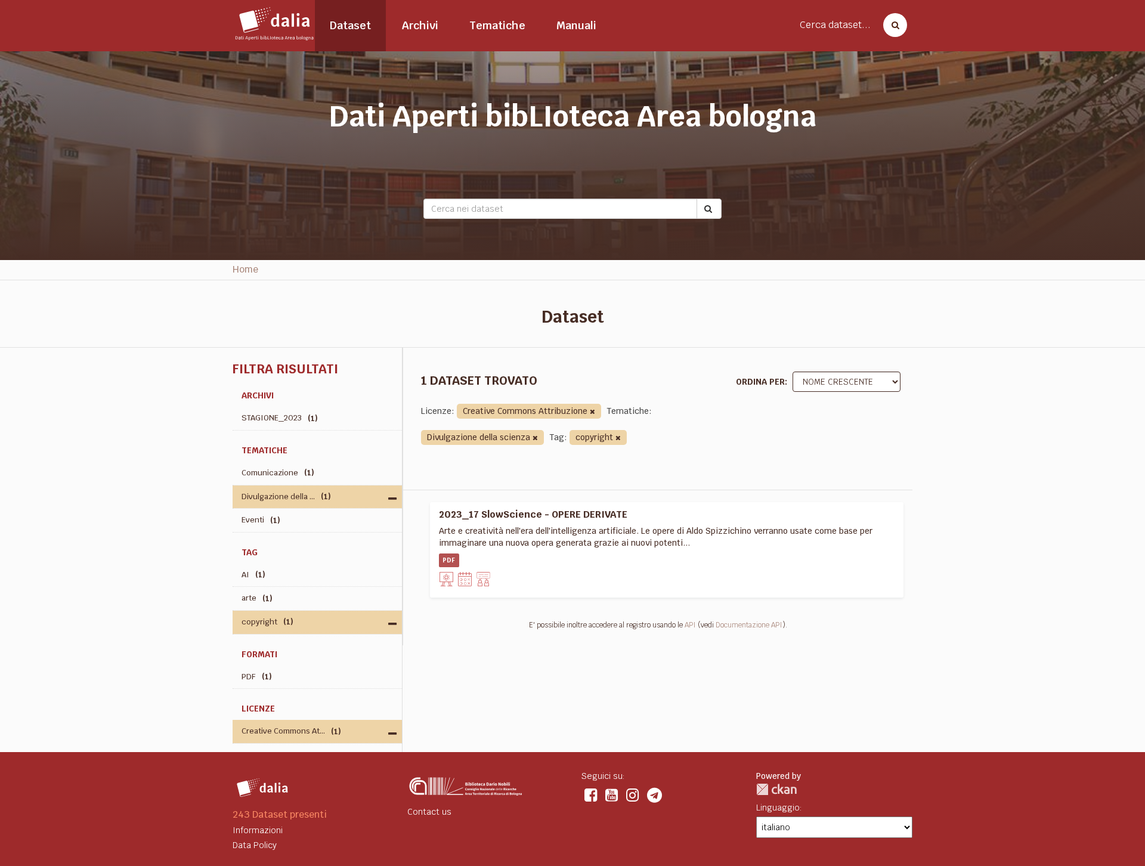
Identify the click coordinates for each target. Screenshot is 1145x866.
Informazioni (258, 830)
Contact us (429, 812)
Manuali (576, 25)
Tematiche (497, 25)
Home (245, 269)
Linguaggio (778, 808)
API (690, 625)
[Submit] (709, 209)
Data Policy (255, 845)
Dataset (350, 25)
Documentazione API (749, 625)
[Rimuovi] (592, 411)
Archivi (420, 25)
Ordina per (760, 382)
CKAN (776, 789)
